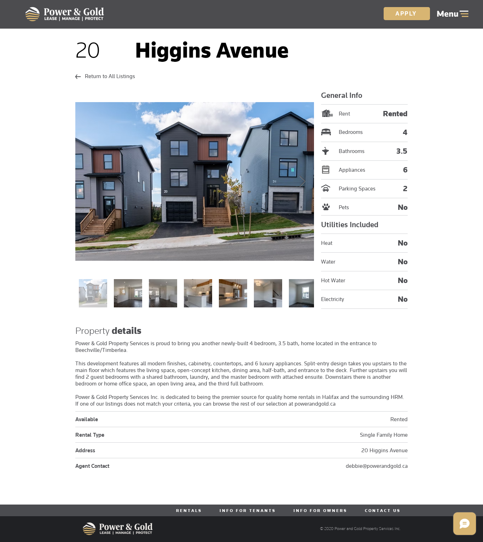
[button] (453, 14)
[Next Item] (302, 181)
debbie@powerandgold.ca (377, 466)
